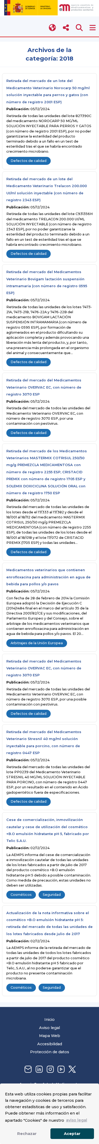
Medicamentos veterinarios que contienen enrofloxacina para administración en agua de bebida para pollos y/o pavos (48, 577)
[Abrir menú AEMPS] (92, 27)
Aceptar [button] (72, 1133)
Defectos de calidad (28, 161)
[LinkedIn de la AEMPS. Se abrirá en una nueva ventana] (38, 1069)
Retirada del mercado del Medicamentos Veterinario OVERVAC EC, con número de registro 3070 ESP (43, 387)
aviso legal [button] (76, 1120)
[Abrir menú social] (65, 27)
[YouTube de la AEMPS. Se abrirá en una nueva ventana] (60, 1069)
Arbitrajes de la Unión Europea (37, 643)
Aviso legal (49, 1027)
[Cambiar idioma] (53, 27)
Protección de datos (49, 1052)
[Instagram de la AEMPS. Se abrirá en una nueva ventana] (49, 1069)
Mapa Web (49, 1035)
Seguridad (52, 895)
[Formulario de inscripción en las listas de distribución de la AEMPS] (27, 1069)
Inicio (49, 1019)
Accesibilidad (49, 1044)
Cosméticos (21, 895)
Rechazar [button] (27, 1133)
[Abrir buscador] (79, 27)
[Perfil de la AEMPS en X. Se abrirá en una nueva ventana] (71, 1069)
